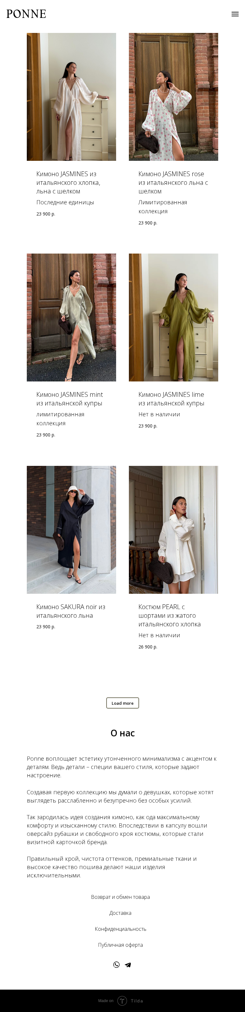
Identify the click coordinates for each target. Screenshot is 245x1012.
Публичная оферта (120, 944)
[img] (116, 964)
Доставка (120, 912)
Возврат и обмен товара (120, 896)
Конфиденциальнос (118, 928)
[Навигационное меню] (235, 14)
